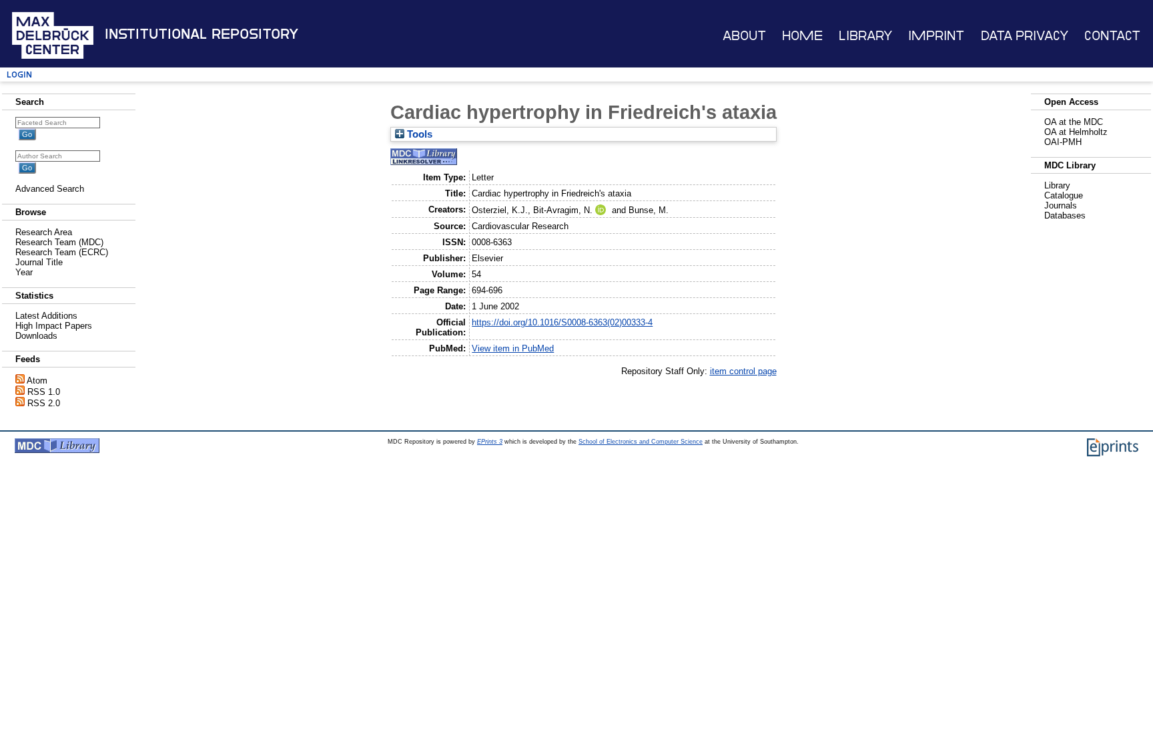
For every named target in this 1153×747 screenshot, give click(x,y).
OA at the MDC (1073, 122)
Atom (37, 381)
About (744, 35)
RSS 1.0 (43, 392)
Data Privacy (1024, 35)
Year (24, 272)
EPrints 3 (489, 441)
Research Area (43, 232)
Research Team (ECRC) (61, 252)
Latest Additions (46, 316)
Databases (1065, 215)
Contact (1112, 35)
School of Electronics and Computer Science (641, 441)
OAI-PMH (1063, 142)
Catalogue (1063, 195)
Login (19, 74)
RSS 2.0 (43, 403)
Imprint (936, 35)
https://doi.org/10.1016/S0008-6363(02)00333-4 (562, 322)
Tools (418, 134)
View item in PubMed (513, 348)
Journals (1060, 205)
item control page (743, 371)
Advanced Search (49, 189)
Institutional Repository (201, 34)
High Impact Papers (53, 326)
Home (802, 35)
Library (865, 35)
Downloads (36, 336)
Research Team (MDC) (59, 242)
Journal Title (39, 262)
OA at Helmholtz (1076, 132)
